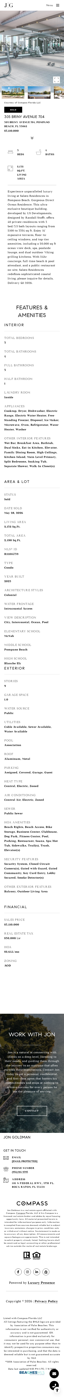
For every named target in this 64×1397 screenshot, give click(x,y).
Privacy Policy (46, 1301)
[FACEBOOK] (18, 1272)
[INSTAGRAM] (27, 1272)
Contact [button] (32, 1110)
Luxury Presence (41, 1283)
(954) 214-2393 (20, 1172)
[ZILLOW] (45, 1272)
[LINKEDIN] (36, 1272)
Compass (20, 1213)
